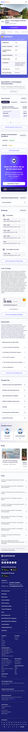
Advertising (14, 102)
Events (2, 671)
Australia (3, 642)
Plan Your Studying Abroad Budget (14, 314)
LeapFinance (17, 660)
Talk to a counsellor (5, 663)
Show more (22, 135)
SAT (15, 669)
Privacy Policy (4, 710)
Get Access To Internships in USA (14, 373)
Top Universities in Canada (7, 651)
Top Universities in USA (6, 649)
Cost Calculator (4, 665)
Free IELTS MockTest (6, 660)
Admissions (10, 32)
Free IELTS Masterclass (6, 662)
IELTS (2, 675)
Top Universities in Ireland (7, 656)
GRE (16, 672)
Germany (3, 645)
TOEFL (16, 668)
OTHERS (22, 726)
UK (2, 639)
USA (2, 637)
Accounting (5, 102)
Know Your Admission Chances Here (14, 261)
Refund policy (4, 713)
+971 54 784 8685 (13, 699)
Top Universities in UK (6, 650)
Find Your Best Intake (14, 150)
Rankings (17, 32)
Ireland (3, 644)
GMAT (16, 673)
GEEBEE (3, 707)
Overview (3, 32)
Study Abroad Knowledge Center (7, 669)
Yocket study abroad (6, 706)
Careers (16, 639)
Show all (23, 98)
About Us (17, 637)
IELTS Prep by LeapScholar (18, 663)
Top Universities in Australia (5, 654)
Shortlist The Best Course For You (13, 127)
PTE (15, 671)
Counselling (4, 676)
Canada (3, 640)
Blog (2, 667)
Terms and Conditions (6, 711)
